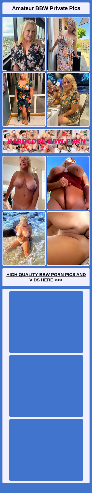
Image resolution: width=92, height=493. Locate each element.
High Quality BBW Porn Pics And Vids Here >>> (46, 277)
